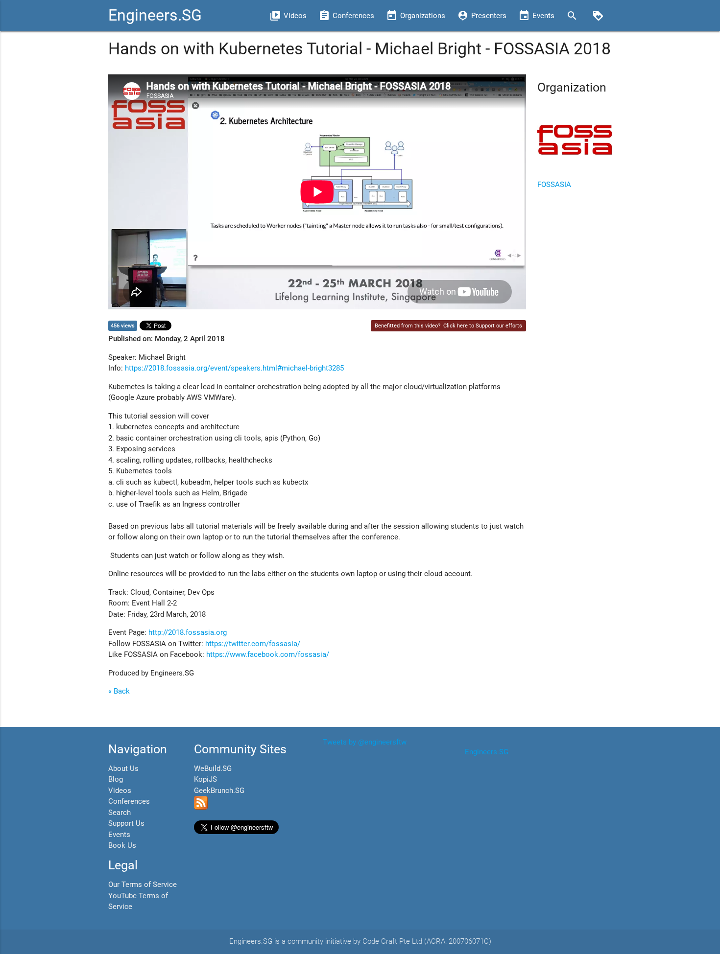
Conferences (129, 801)
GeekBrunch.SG (219, 790)
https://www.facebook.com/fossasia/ (267, 654)
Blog (115, 779)
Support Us (126, 823)
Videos (119, 790)
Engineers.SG (155, 15)
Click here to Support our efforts (482, 326)
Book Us (122, 845)
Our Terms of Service (142, 884)
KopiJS (205, 779)
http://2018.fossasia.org (187, 632)
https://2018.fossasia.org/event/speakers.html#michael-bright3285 (234, 368)
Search (119, 812)
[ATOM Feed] (201, 807)
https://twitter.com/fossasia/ (252, 643)
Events (119, 834)
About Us (123, 768)
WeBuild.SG (213, 768)
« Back (119, 691)
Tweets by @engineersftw (365, 742)
